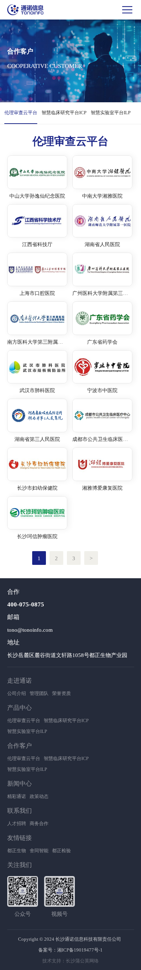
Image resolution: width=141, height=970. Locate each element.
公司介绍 (16, 693)
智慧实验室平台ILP (111, 112)
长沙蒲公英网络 (82, 960)
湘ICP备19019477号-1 (80, 950)
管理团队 (39, 693)
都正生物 (16, 850)
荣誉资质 (61, 693)
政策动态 (39, 796)
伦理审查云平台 (20, 112)
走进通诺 (19, 680)
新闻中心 (19, 783)
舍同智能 (39, 850)
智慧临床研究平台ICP (64, 112)
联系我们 (19, 810)
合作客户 (19, 745)
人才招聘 (16, 823)
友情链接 (19, 837)
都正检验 (61, 850)
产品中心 (19, 707)
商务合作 (39, 823)
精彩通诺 (16, 796)
